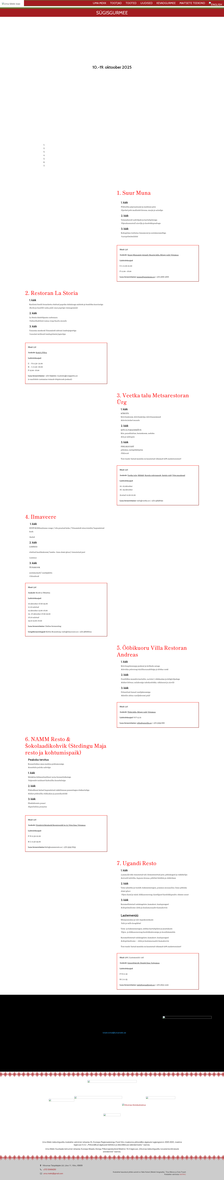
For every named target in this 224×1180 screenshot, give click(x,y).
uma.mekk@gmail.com (53, 1173)
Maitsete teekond (192, 3)
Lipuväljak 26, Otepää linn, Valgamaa (144, 963)
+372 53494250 (49, 1169)
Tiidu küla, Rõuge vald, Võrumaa (142, 712)
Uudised (146, 3)
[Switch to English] (215, 3)
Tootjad (116, 3)
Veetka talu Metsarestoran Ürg (60, 151)
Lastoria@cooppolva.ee (68, 376)
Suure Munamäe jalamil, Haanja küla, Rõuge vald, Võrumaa (153, 255)
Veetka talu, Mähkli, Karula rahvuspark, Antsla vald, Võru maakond (156, 475)
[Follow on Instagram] (117, 1052)
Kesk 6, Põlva (41, 352)
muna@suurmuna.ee (146, 277)
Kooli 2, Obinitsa (43, 593)
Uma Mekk (99, 3)
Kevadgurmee (166, 3)
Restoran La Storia (54, 148)
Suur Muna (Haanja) (55, 144)
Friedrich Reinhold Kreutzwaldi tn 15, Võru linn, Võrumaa (61, 825)
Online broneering (53, 626)
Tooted (131, 3)
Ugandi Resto (52, 165)
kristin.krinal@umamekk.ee (114, 1032)
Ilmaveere (50, 155)
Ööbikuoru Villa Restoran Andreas (62, 158)
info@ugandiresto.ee (146, 985)
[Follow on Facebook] (106, 1052)
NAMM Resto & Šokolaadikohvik (61, 162)
